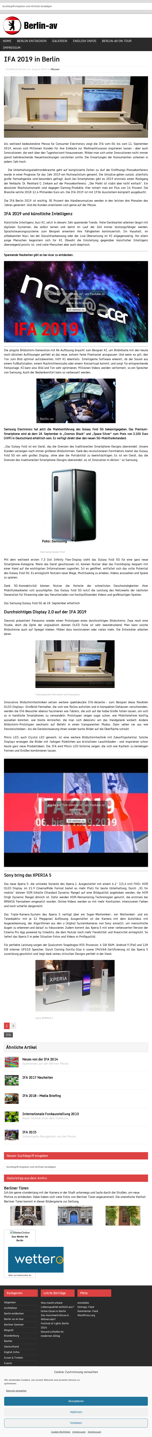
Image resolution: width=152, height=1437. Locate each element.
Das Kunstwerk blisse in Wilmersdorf (55, 1317)
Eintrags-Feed (85, 1307)
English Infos (84, 41)
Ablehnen (76, 1412)
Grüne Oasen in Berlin (53, 1311)
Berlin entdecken (32, 41)
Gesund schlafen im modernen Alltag (52, 1333)
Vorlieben (76, 1423)
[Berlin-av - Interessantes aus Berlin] (31, 33)
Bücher (8, 1341)
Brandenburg (11, 1335)
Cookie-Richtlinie (60, 1432)
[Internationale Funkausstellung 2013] (12, 1119)
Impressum (79, 1432)
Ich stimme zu (76, 309)
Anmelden (83, 1303)
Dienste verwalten (16, 1390)
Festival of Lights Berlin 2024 (55, 1325)
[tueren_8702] (123, 1223)
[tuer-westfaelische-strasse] (27, 1223)
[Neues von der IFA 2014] (12, 1065)
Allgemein (10, 1302)
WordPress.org (86, 1315)
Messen (54, 69)
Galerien (59, 41)
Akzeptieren (76, 1401)
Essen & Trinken (13, 1357)
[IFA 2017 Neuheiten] (12, 1083)
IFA (8, 1034)
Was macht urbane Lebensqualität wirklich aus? (57, 1305)
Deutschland (11, 1346)
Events (8, 1363)
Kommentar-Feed (87, 1311)
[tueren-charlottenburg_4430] (75, 1223)
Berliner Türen (16, 1188)
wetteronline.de (24, 1275)
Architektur (10, 1308)
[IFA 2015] (12, 1138)
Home (7, 41)
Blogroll (8, 1330)
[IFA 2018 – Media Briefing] (12, 1101)
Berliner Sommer (14, 1324)
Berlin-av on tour (116, 41)
